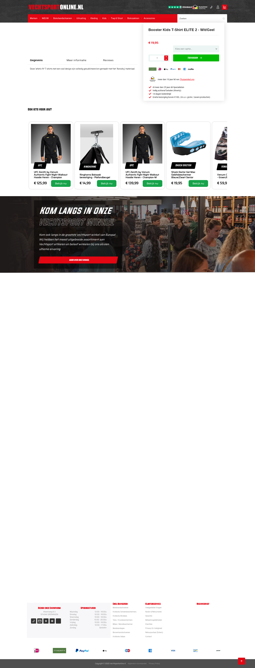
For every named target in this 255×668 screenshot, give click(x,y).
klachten (148, 624)
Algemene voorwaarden (137, 664)
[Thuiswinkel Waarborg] (200, 7)
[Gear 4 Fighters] (144, 504)
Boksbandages (119, 628)
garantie (148, 616)
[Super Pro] (144, 477)
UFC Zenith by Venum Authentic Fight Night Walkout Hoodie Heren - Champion (50, 174)
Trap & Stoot (117, 18)
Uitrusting (81, 18)
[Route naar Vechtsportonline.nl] (46, 621)
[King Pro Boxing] (144, 397)
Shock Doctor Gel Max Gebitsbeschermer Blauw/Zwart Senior (183, 174)
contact (148, 637)
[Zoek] (224, 18)
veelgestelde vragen (153, 608)
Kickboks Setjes (119, 637)
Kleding (94, 18)
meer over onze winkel (79, 260)
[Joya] (144, 289)
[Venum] (144, 343)
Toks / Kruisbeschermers (122, 620)
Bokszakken (133, 18)
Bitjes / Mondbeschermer (123, 624)
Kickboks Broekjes (120, 616)
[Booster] (144, 316)
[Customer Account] (217, 7)
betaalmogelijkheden (153, 620)
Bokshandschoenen (62, 18)
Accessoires (149, 18)
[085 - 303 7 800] (33, 621)
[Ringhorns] (144, 585)
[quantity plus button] (166, 56)
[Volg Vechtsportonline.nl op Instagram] (52, 621)
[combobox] (202, 18)
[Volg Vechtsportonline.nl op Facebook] (58, 621)
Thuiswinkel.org (187, 79)
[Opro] (144, 558)
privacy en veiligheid (153, 628)
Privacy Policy (154, 664)
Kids (104, 18)
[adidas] (144, 451)
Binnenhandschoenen (121, 632)
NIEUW (45, 18)
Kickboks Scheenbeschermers (124, 612)
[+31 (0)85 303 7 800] (211, 7)
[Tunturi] (144, 531)
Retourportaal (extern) (154, 632)
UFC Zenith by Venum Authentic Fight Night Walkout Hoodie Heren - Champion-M (142, 174)
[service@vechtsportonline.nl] (40, 621)
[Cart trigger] (224, 7)
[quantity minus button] (166, 59)
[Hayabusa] (144, 370)
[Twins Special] (144, 424)
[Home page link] (56, 7)
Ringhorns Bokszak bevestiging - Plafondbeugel (95, 176)
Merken (33, 18)
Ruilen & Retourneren (153, 612)
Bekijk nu (61, 183)
